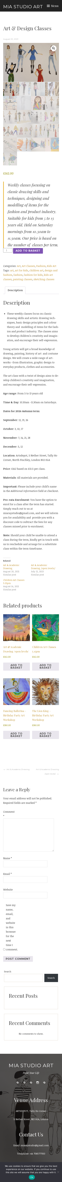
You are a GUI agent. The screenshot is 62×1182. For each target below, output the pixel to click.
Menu (55, 6)
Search (7, 971)
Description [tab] (15, 290)
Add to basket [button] (16, 666)
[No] (58, 1172)
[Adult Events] (24, 1083)
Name (7, 858)
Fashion (41, 266)
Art (19, 266)
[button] (53, 48)
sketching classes (44, 279)
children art (36, 270)
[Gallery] (31, 1083)
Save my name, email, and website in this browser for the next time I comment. (11, 927)
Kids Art (51, 266)
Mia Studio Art (23, 6)
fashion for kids (33, 275)
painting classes (22, 279)
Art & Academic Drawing (11, 567)
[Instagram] (38, 1083)
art (12, 270)
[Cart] (44, 1083)
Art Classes (28, 266)
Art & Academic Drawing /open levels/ (43, 567)
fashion (18, 275)
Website (8, 889)
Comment (8, 814)
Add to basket (28, 250)
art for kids (21, 270)
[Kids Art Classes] (18, 1083)
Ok (31, 1177)
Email (7, 874)
